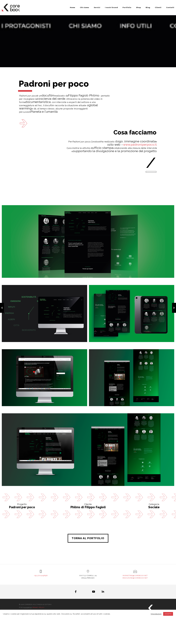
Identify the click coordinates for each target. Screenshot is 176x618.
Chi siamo (84, 7)
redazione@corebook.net (135, 578)
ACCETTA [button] (168, 614)
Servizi (97, 7)
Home (72, 7)
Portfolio (127, 7)
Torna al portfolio (88, 538)
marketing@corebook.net (135, 575)
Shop (138, 7)
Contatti (170, 7)
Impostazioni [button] (156, 614)
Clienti (158, 7)
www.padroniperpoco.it (140, 144)
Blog (148, 7)
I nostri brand (111, 7)
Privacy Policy (38, 607)
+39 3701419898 (41, 575)
